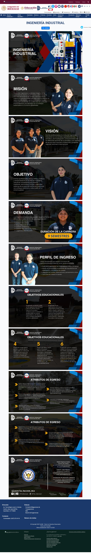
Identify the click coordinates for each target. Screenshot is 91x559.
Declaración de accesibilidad (53, 539)
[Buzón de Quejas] (56, 6)
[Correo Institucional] (59, 6)
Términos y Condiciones (52, 544)
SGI (82, 12)
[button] (11, 16)
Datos (83, 2)
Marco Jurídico (27, 537)
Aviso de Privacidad (45, 526)
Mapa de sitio (50, 546)
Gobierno (70, 2)
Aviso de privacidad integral (53, 541)
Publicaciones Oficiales (29, 536)
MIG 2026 (87, 12)
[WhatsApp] (53, 6)
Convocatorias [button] (47, 12)
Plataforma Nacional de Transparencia (32, 538)
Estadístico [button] (76, 12)
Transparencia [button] (66, 12)
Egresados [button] (57, 12)
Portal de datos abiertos (52, 538)
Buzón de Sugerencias (32, 512)
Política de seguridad (51, 545)
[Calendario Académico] (62, 6)
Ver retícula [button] (45, 28)
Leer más (59, 536)
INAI (27, 511)
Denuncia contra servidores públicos (77, 531)
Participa (78, 2)
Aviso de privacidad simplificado (53, 542)
